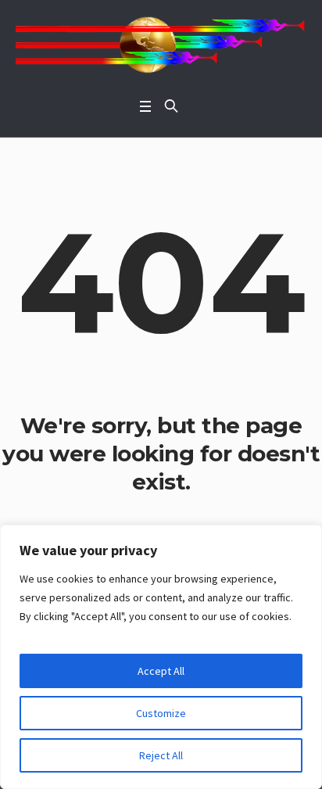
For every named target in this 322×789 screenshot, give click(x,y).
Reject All (161, 755)
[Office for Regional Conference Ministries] (161, 45)
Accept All (161, 671)
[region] (161, 657)
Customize (161, 713)
